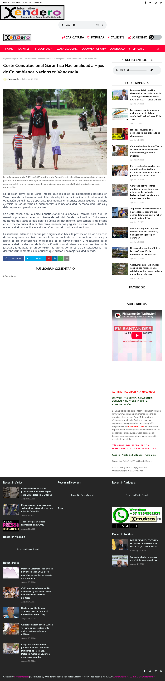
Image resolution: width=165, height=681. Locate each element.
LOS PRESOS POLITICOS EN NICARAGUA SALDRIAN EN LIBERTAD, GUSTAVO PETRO (144, 543)
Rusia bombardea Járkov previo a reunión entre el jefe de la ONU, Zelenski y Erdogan (36, 491)
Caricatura (75, 37)
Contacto (27, 2)
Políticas (38, 2)
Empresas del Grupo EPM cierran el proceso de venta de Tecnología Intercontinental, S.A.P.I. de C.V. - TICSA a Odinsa (145, 95)
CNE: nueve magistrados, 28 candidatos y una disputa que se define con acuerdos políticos (36, 593)
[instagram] (155, 2)
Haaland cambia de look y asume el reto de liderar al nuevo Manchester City (34, 611)
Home (6, 2)
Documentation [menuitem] (93, 48)
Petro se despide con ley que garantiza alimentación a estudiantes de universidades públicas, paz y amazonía (145, 171)
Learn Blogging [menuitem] (67, 48)
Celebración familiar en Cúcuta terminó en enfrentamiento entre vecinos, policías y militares (146, 151)
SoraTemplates (21, 676)
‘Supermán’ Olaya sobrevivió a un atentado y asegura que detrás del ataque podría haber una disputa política (146, 213)
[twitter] (150, 2)
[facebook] (145, 2)
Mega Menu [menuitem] (42, 48)
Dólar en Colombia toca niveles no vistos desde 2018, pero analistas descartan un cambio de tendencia (37, 573)
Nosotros (16, 2)
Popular (97, 37)
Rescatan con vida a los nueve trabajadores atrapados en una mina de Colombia (37, 508)
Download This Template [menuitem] (127, 48)
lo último (139, 37)
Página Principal (10, 58)
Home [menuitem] (9, 48)
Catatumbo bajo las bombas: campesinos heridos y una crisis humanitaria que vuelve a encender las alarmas (146, 269)
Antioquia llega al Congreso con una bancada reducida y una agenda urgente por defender (144, 233)
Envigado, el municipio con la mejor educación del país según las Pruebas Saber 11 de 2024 (145, 115)
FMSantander (13, 79)
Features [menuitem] (23, 48)
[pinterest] (160, 2)
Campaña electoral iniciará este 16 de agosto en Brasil (144, 558)
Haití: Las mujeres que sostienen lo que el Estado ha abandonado (145, 132)
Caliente (117, 37)
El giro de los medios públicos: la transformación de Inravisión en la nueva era (145, 251)
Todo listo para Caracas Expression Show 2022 (33, 523)
